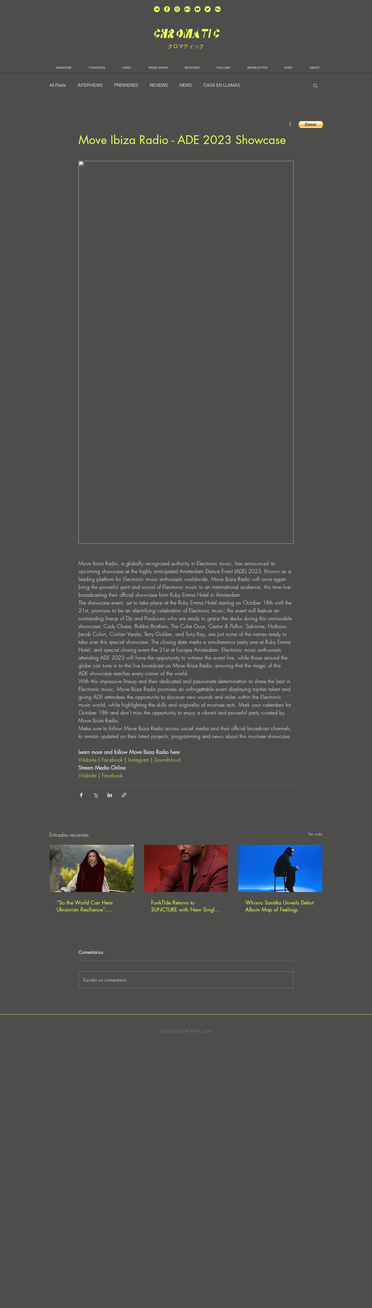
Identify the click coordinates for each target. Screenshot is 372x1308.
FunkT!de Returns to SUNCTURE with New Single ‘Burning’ (184, 906)
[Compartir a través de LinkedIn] (109, 795)
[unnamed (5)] (208, 9)
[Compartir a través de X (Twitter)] (95, 795)
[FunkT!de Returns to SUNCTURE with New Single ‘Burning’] (186, 868)
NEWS (186, 85)
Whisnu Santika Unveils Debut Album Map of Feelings (279, 906)
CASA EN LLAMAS (221, 85)
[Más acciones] (290, 123)
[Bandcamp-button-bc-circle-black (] (187, 9)
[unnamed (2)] (157, 9)
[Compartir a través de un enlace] (124, 795)
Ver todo (315, 834)
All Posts (57, 85)
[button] (315, 85)
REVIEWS (159, 85)
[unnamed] (218, 9)
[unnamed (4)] (167, 9)
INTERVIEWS (90, 85)
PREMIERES (126, 85)
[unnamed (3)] (177, 9)
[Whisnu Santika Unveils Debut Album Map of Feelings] (280, 868)
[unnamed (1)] (197, 9)
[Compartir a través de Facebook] (81, 795)
